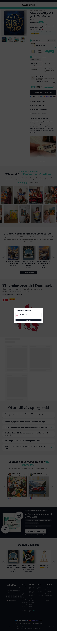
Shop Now (28, 320)
